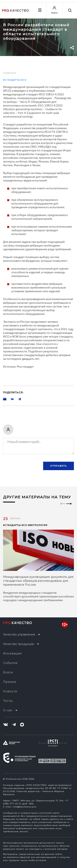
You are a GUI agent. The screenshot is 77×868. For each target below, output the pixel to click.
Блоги (8, 672)
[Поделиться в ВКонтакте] (10, 399)
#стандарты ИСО (15, 79)
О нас (8, 710)
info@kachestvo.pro (24, 806)
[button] (69, 507)
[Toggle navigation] (39, 10)
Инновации (12, 653)
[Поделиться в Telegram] (17, 399)
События (10, 663)
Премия (9, 682)
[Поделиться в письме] (4, 399)
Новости (10, 691)
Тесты (8, 701)
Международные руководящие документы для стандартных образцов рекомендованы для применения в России (38, 580)
